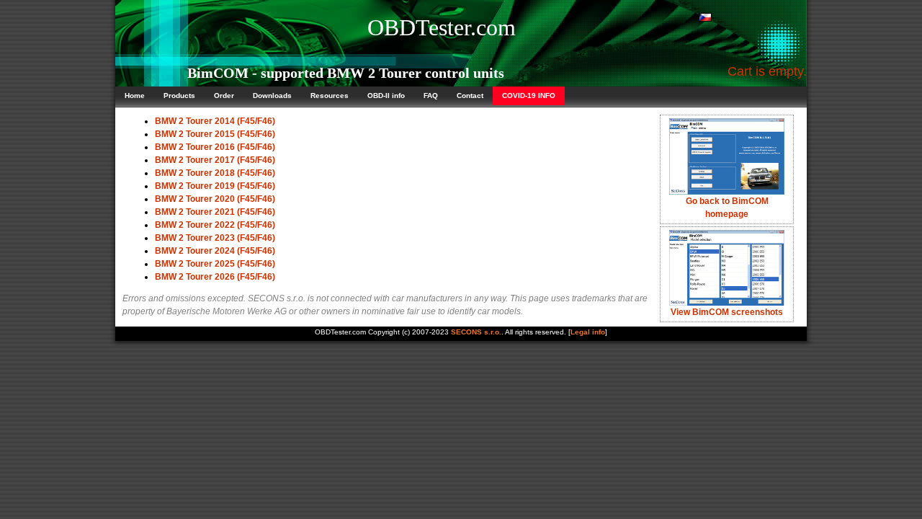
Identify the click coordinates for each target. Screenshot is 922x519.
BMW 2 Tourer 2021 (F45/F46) (215, 212)
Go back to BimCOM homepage (727, 207)
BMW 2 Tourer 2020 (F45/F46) (215, 199)
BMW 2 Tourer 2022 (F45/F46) (215, 225)
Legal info (587, 332)
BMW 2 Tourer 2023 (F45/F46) (215, 238)
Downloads (272, 95)
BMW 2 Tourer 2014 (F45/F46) (215, 121)
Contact (470, 95)
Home (135, 95)
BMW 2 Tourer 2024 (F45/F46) (215, 251)
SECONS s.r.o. (476, 332)
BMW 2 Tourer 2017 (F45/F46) (215, 160)
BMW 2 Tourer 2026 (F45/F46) (215, 277)
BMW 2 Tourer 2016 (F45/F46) (215, 147)
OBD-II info (386, 95)
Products (179, 95)
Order (224, 95)
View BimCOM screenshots (727, 312)
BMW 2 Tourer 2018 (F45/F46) (215, 173)
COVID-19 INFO (528, 95)
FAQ (431, 95)
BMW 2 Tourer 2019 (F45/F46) (215, 186)
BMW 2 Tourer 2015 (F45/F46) (215, 134)
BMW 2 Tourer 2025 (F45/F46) (215, 264)
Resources (329, 95)
